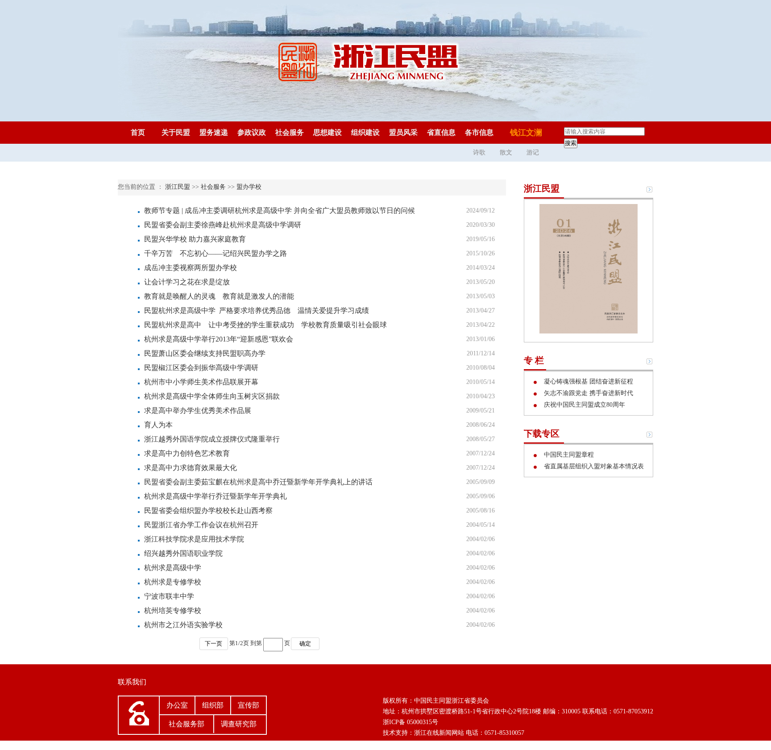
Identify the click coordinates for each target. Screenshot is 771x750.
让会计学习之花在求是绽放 (187, 282)
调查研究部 (239, 724)
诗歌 (479, 152)
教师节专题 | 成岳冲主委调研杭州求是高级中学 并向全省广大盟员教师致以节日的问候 (279, 210)
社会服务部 (186, 724)
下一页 (213, 643)
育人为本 (158, 425)
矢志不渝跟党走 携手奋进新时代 (587, 393)
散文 (506, 152)
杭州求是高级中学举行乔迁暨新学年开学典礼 (215, 496)
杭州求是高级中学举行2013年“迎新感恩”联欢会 (218, 339)
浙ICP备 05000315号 (410, 722)
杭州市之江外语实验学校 (183, 625)
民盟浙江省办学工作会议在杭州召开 (201, 525)
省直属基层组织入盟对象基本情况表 (593, 466)
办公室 (177, 705)
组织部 (213, 705)
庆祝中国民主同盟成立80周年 (583, 404)
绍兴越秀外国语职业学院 (183, 553)
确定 (305, 643)
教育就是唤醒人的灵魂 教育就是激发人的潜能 (219, 296)
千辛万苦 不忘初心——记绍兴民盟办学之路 (215, 253)
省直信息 (441, 132)
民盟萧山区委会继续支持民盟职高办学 (204, 353)
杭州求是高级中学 (172, 567)
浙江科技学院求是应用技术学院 (194, 539)
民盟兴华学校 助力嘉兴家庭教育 (195, 239)
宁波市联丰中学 (169, 596)
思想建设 (327, 132)
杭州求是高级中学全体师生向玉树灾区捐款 (212, 396)
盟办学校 (248, 186)
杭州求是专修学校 (172, 582)
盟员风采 (403, 132)
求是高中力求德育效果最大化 (190, 467)
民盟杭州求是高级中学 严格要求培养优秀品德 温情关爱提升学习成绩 (256, 310)
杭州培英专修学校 (172, 610)
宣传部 (248, 705)
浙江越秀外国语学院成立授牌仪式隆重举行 (212, 439)
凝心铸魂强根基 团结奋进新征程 (587, 381)
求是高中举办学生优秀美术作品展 (197, 410)
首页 (138, 132)
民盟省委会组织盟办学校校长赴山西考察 (208, 510)
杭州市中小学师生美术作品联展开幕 (201, 382)
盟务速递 (213, 132)
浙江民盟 (177, 186)
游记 (532, 152)
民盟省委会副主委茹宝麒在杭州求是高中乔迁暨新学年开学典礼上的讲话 (258, 482)
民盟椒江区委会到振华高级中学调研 (201, 367)
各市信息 (479, 132)
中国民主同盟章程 (568, 454)
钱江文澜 (526, 132)
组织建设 (365, 132)
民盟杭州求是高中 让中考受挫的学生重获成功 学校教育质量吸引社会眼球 (265, 325)
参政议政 (251, 132)
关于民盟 (176, 132)
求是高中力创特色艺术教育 (187, 453)
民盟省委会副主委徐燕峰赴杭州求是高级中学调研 (222, 225)
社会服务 (289, 132)
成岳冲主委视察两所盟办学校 (190, 267)
